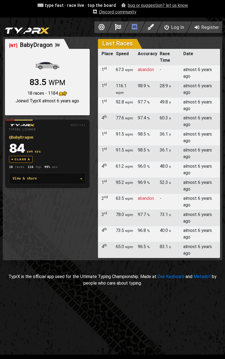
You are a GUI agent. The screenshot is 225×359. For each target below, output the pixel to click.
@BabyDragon (21, 137)
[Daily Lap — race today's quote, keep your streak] (118, 27)
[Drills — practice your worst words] (100, 27)
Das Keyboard (171, 276)
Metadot (202, 276)
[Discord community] (134, 27)
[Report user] (57, 44)
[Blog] (150, 27)
